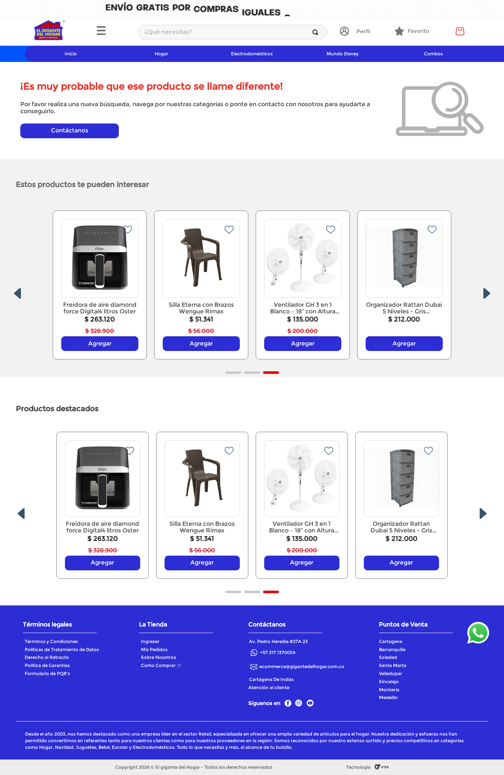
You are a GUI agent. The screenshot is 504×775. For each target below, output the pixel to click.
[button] (113, 31)
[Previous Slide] (17, 293)
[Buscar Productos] (317, 32)
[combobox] (233, 32)
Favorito (418, 31)
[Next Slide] (486, 293)
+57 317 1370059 (277, 652)
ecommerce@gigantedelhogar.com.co (301, 666)
